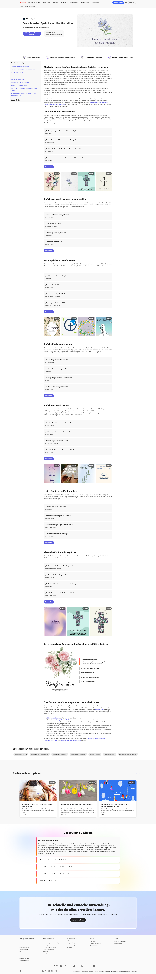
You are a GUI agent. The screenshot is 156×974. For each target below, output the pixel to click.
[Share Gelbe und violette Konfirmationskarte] (58, 173)
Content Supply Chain (47, 945)
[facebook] (43, 971)
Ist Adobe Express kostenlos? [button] (47, 881)
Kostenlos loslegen (78, 920)
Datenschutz (107, 971)
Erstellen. (55, 2)
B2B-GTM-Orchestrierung (48, 951)
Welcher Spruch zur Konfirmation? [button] (48, 840)
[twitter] (49, 971)
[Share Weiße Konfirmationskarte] (75, 173)
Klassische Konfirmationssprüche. (20, 85)
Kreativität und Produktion (48, 949)
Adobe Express (46, 2)
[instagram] (46, 971)
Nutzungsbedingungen (115, 971)
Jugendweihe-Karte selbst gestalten (127, 754)
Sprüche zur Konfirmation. (18, 79)
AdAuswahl (134, 971)
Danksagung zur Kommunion (60, 754)
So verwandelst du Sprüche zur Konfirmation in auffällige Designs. (23, 94)
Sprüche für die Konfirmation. (19, 76)
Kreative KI (22, 943)
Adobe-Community (94, 945)
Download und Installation (95, 943)
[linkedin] (51, 971)
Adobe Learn (92, 947)
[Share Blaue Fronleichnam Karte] (93, 465)
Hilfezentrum (92, 941)
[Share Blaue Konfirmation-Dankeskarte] (75, 318)
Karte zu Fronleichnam (109, 754)
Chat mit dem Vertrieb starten (120, 941)
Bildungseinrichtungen (71, 943)
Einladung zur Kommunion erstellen (39, 754)
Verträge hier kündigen (99, 971)
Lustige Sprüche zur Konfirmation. (20, 82)
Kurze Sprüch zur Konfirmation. (19, 73)
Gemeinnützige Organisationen (73, 945)
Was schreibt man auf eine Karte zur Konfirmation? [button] (53, 874)
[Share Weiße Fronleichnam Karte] (75, 465)
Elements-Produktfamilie (24, 956)
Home (21, 6)
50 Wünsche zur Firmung (21, 754)
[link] (12, 100)
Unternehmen (73, 2)
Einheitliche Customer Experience (49, 947)
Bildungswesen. (84, 2)
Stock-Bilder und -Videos (24, 958)
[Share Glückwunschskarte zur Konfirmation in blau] (110, 318)
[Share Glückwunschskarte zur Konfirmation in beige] (110, 173)
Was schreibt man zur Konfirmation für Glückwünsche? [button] (55, 867)
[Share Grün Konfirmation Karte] (93, 173)
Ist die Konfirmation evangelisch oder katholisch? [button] (53, 860)
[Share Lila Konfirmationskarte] (93, 318)
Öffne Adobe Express (53, 718)
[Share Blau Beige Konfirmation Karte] (110, 465)
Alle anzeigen (138, 774)
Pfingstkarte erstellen (95, 754)
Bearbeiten (63, 2)
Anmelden (131, 2)
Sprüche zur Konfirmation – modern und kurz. (23, 70)
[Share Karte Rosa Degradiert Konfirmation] (58, 465)
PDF (20, 951)
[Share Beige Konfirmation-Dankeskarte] (58, 318)
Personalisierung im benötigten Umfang (51, 943)
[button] (126, 2)
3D (20, 953)
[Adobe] (23, 2)
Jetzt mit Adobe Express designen (31, 33)
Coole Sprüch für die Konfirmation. (20, 66)
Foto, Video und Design (33, 2)
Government (69, 947)
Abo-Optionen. (95, 2)
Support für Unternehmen (95, 950)
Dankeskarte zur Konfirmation (78, 754)
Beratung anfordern (118, 943)
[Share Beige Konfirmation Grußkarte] (110, 608)
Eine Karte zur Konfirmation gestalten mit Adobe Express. (24, 89)
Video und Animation (24, 949)
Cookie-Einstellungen (125, 971)
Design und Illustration (24, 947)
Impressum (91, 971)
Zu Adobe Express (118, 2)
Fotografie (22, 945)
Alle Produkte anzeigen (24, 960)
